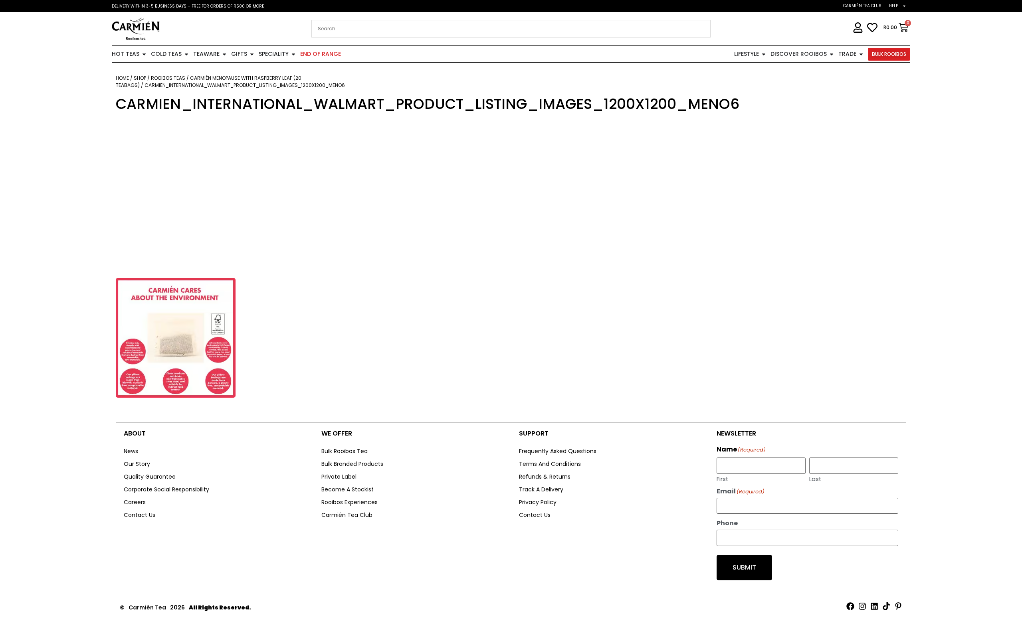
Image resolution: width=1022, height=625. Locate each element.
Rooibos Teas (168, 78)
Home (122, 78)
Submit (744, 567)
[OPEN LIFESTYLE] (763, 54)
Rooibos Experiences (349, 502)
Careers (135, 502)
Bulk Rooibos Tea (344, 451)
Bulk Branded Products (352, 464)
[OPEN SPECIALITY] (293, 54)
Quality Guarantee (150, 477)
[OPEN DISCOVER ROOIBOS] (831, 54)
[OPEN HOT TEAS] (144, 54)
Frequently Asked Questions (557, 451)
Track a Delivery (541, 489)
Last (815, 478)
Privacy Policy (538, 502)
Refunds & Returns (544, 477)
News (131, 451)
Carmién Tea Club (862, 6)
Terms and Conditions (550, 464)
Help (893, 6)
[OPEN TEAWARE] (224, 54)
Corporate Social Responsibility (166, 489)
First (723, 478)
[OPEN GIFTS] (252, 54)
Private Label (339, 477)
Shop (140, 78)
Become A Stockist (347, 489)
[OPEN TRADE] (861, 54)
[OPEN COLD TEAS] (186, 54)
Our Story (137, 464)
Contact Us (139, 515)
